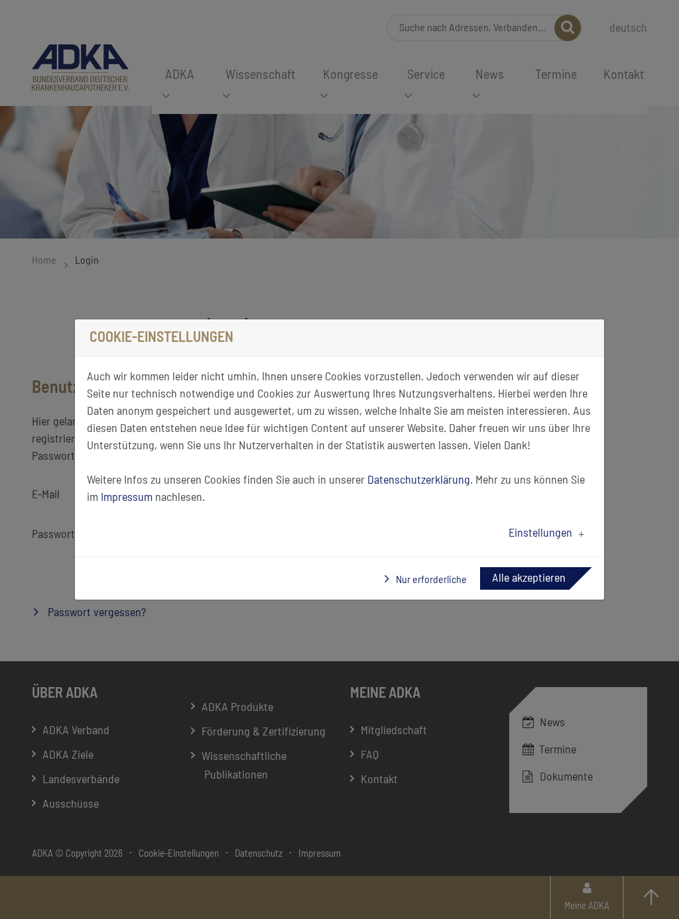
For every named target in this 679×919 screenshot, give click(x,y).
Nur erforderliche (430, 579)
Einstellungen (540, 533)
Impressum (127, 498)
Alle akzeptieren (529, 578)
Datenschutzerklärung (418, 480)
